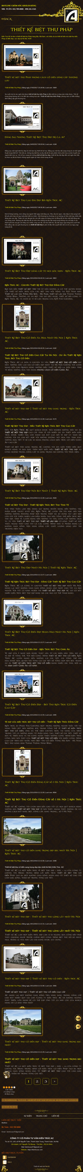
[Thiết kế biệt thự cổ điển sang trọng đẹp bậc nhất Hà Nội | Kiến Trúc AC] (22, 829)
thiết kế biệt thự (37, 225)
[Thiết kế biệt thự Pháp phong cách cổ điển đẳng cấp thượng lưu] (22, 56)
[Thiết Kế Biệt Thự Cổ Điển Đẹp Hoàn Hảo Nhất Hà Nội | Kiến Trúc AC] (22, 611)
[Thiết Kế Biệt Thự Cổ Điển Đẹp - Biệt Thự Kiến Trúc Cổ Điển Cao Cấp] (22, 683)
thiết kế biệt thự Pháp (24, 36)
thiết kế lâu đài (57, 294)
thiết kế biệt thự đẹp (43, 155)
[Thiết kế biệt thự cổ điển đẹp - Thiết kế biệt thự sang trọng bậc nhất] (22, 1020)
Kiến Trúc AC (21, 429)
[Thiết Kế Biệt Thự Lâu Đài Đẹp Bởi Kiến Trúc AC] (22, 179)
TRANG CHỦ (41, 1116)
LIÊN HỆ (55, 1116)
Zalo (10, 1162)
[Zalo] (78, 1018)
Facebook (12, 1157)
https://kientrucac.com (35, 1150)
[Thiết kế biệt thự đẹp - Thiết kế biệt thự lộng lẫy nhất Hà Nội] (22, 895)
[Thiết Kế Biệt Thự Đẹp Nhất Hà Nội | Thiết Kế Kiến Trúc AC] (22, 546)
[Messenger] (78, 1026)
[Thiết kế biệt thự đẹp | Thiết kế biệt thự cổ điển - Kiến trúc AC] (22, 957)
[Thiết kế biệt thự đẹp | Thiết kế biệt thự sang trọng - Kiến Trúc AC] (22, 388)
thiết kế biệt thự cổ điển (63, 362)
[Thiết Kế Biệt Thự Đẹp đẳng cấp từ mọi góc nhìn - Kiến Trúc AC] (22, 250)
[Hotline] (6, 1074)
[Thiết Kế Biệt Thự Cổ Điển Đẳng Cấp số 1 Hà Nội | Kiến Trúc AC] (22, 761)
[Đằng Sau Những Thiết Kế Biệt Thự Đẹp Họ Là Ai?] (22, 116)
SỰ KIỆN (28, 1116)
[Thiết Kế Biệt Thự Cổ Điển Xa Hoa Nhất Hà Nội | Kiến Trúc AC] (22, 317)
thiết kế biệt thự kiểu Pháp (37, 94)
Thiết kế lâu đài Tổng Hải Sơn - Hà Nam (26, 294)
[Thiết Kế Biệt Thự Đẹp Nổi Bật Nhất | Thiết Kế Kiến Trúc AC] (22, 470)
